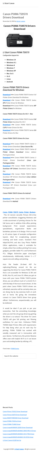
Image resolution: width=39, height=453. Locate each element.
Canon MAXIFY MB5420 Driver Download (15, 418)
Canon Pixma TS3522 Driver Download (15, 411)
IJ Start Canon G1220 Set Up (12, 440)
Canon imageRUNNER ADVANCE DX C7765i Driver (18, 434)
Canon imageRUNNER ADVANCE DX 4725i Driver (18, 437)
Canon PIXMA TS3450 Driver (12, 424)
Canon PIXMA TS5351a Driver (12, 421)
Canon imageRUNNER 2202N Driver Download (17, 427)
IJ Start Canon (8, 3)
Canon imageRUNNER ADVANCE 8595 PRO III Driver (19, 431)
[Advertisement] (19, 382)
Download (7, 95)
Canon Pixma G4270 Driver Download (15, 415)
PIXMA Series (15, 348)
